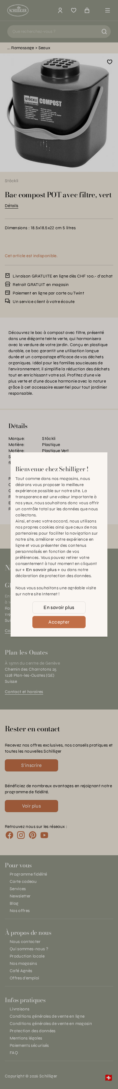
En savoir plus (59, 607)
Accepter (58, 622)
